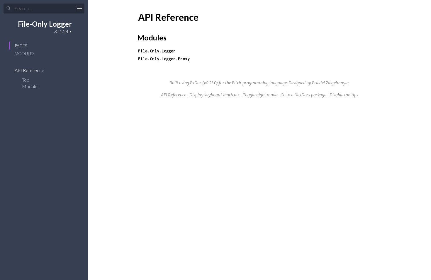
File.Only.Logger (157, 50)
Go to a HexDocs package (303, 95)
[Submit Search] (8, 8)
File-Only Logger (45, 24)
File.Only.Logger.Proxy (164, 58)
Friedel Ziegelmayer (330, 83)
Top (25, 80)
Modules (24, 53)
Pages (21, 45)
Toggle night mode (260, 95)
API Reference (30, 70)
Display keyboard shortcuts (214, 95)
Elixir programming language (259, 83)
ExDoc (195, 83)
